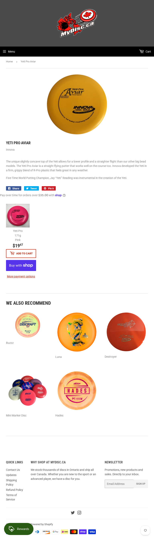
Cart (148, 51)
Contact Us (13, 469)
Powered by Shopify (41, 524)
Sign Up (140, 483)
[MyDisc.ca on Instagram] (79, 513)
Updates (11, 475)
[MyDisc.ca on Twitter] (73, 513)
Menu (11, 51)
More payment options (21, 276)
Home (9, 61)
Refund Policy (14, 489)
